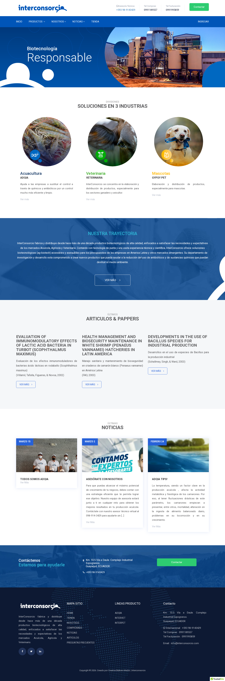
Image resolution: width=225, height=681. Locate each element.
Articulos (73, 637)
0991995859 (188, 636)
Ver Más (24, 384)
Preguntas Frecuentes (81, 642)
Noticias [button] (77, 21)
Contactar (199, 6)
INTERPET (120, 623)
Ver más (24, 199)
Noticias (72, 632)
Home (70, 613)
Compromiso (74, 627)
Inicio (19, 21)
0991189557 (185, 632)
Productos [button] (36, 21)
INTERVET (120, 618)
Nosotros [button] (58, 21)
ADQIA (118, 613)
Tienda (95, 21)
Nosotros (73, 623)
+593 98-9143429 (125, 9)
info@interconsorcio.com (185, 643)
